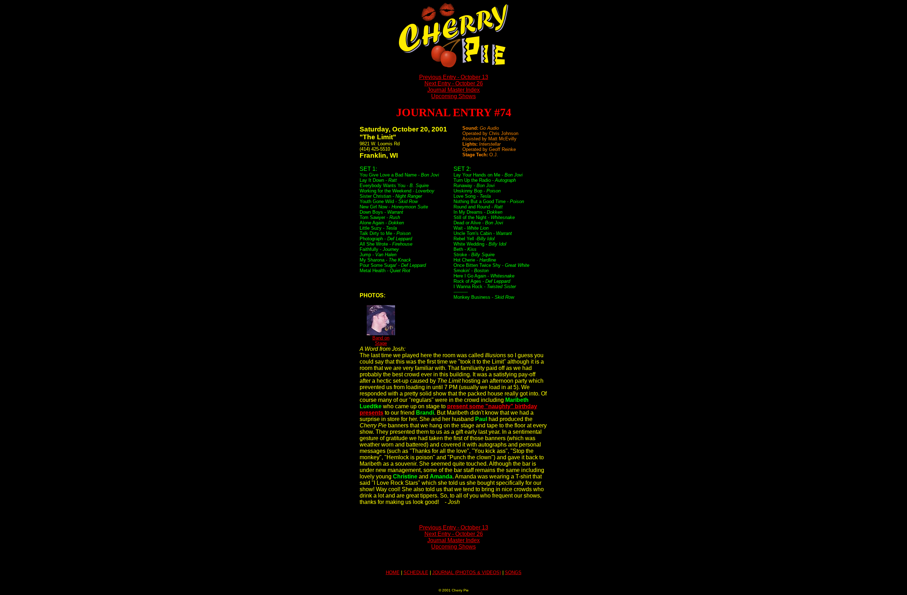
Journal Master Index (453, 90)
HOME (393, 572)
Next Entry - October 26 (453, 83)
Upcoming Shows (453, 96)
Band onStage (380, 340)
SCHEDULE (416, 572)
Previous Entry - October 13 (453, 77)
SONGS (513, 572)
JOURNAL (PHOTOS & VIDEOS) (466, 572)
